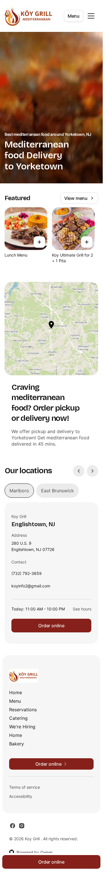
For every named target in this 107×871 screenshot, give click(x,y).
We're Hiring (22, 726)
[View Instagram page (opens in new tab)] (21, 825)
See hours (82, 608)
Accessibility (20, 796)
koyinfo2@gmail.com (30, 587)
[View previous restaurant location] (78, 471)
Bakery (16, 744)
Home (15, 692)
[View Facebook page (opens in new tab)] (12, 825)
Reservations (23, 709)
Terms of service (24, 787)
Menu (74, 16)
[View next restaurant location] (92, 471)
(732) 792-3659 (26, 575)
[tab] (19, 490)
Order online (51, 625)
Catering (18, 718)
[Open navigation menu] (91, 16)
